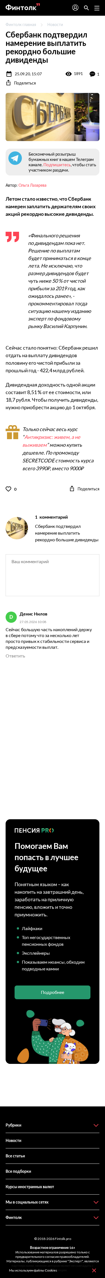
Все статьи (15, 1155)
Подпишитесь (57, 164)
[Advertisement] (52, 739)
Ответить (15, 655)
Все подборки (18, 1171)
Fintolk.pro (63, 1239)
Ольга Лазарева (32, 185)
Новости (55, 24)
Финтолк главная (21, 24)
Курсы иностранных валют (30, 1186)
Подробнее (52, 992)
